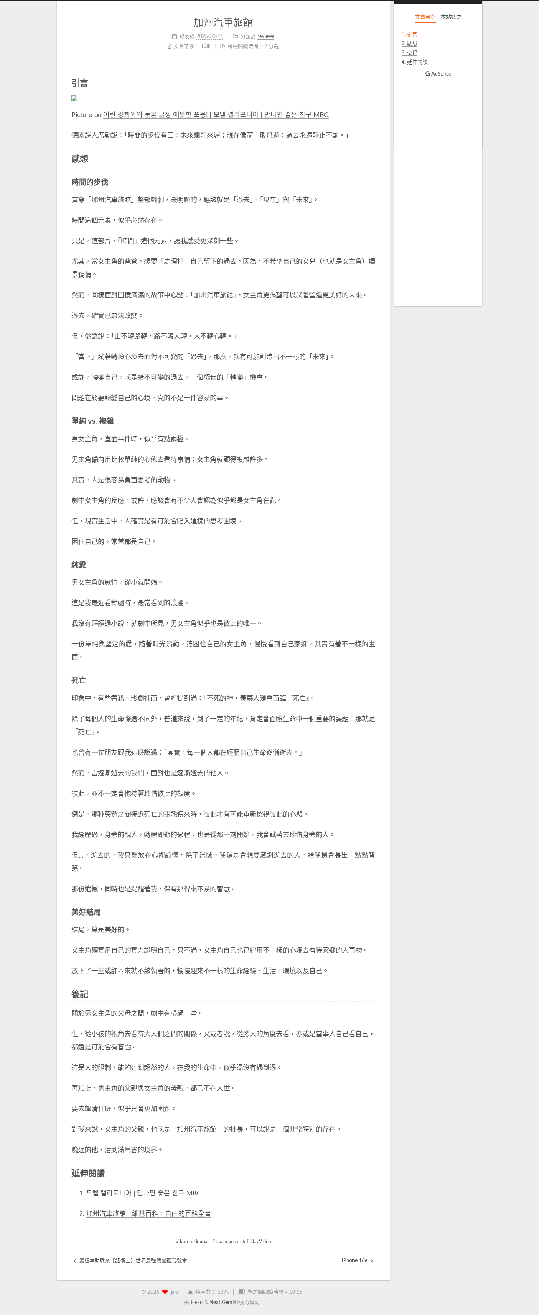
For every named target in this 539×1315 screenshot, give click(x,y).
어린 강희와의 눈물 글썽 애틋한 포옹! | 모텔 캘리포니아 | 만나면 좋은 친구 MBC (216, 115)
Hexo (197, 1302)
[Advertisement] (438, 189)
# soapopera (225, 1241)
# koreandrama (191, 1241)
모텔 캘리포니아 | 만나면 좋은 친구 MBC (143, 1193)
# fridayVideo (257, 1241)
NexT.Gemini (223, 1302)
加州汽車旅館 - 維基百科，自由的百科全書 (148, 1214)
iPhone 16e (355, 1260)
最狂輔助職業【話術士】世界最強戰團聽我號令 (132, 1260)
